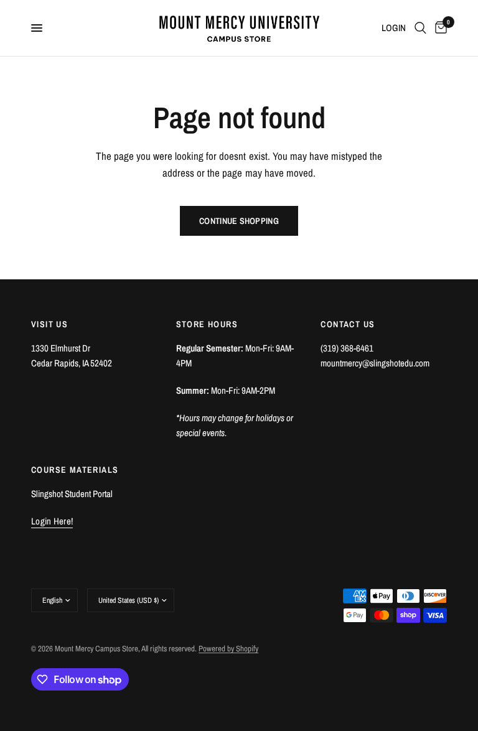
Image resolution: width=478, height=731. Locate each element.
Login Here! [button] (52, 521)
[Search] (420, 28)
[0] (439, 28)
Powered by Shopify (228, 648)
